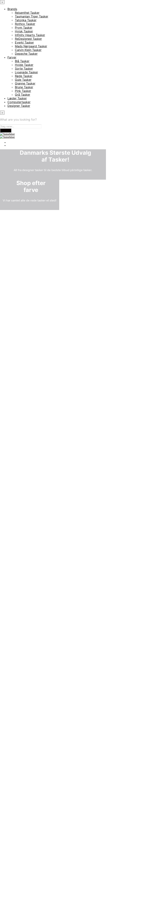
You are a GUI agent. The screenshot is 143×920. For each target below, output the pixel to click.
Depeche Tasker (26, 53)
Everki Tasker (24, 42)
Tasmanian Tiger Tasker (31, 16)
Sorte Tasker (24, 68)
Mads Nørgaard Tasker (31, 46)
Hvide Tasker (24, 65)
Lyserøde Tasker (26, 72)
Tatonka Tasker (25, 20)
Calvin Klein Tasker (28, 50)
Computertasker (19, 102)
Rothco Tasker (25, 24)
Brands (12, 9)
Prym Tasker (23, 27)
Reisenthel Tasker (27, 13)
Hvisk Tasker (24, 31)
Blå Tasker (22, 61)
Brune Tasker (24, 87)
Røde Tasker (23, 76)
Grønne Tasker (25, 83)
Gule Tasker (23, 80)
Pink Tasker (23, 91)
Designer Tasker (18, 106)
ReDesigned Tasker (28, 39)
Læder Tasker (17, 98)
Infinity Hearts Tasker (30, 35)
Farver (11, 57)
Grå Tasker (22, 94)
